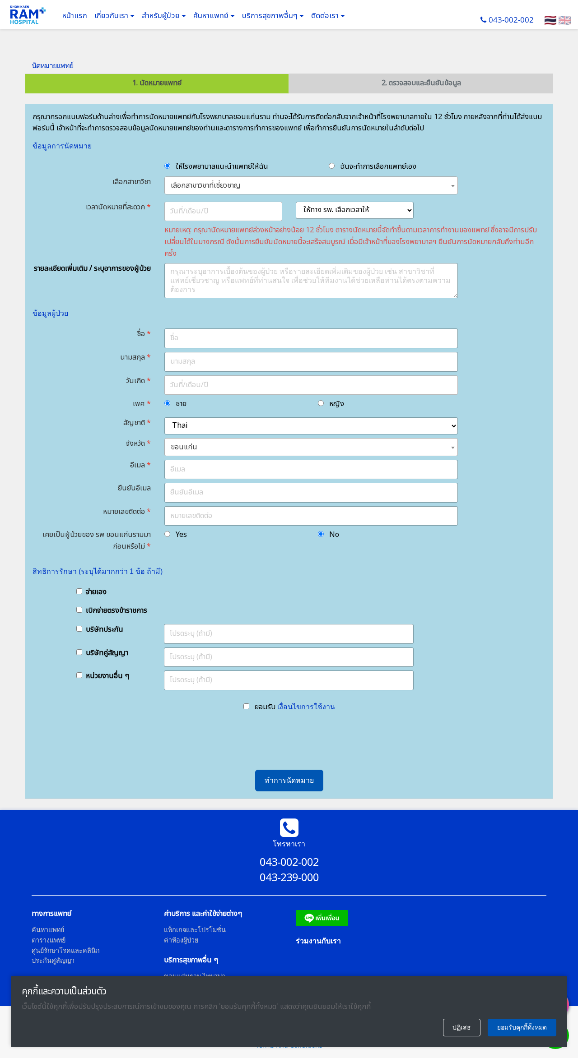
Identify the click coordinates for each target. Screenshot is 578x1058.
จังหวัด (135, 443)
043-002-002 (511, 19)
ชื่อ (141, 333)
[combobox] (311, 185)
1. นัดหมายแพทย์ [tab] (157, 83)
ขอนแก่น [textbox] (184, 447)
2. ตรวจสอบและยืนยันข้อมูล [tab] (421, 83)
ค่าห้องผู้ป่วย (181, 940)
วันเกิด (135, 380)
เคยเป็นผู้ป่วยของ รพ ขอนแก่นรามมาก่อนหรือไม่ (96, 540)
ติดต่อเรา (325, 16)
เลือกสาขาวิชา (131, 181)
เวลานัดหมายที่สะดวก (115, 207)
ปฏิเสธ (461, 1027)
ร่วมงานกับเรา (318, 941)
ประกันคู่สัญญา (53, 960)
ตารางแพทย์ (48, 940)
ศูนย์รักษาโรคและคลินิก (66, 950)
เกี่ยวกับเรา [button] (112, 16)
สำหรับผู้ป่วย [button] (162, 16)
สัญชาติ (134, 422)
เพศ (139, 403)
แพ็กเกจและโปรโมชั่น (195, 929)
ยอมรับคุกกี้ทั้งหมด (522, 1027)
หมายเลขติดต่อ (124, 511)
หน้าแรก (74, 16)
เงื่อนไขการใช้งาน (306, 706)
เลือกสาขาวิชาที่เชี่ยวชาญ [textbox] (206, 185)
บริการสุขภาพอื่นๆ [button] (270, 16)
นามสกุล (132, 357)
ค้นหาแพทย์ (211, 16)
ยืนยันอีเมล (134, 488)
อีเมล (137, 465)
